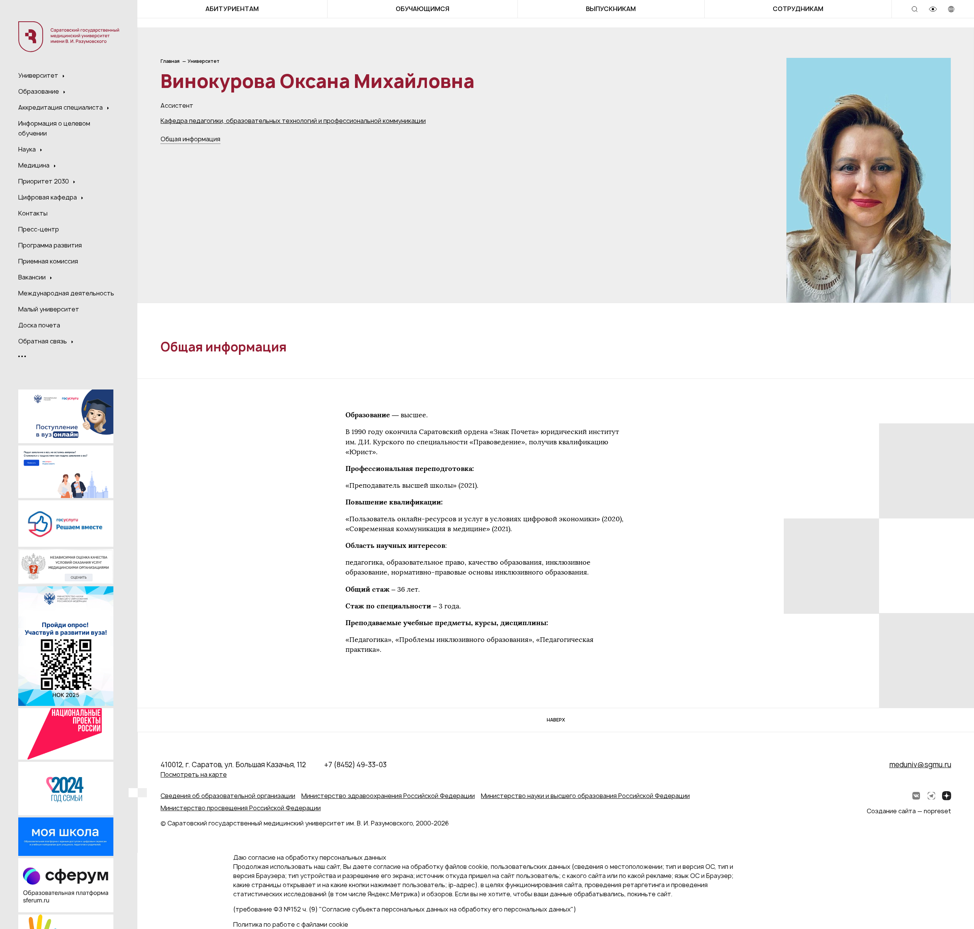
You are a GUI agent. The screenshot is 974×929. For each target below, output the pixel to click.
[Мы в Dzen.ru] (946, 795)
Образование (39, 91)
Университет (39, 75)
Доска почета (39, 325)
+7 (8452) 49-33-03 (355, 764)
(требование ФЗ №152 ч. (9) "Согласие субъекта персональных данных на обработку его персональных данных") (404, 909)
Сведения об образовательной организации (228, 796)
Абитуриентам (232, 9)
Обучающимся (422, 9)
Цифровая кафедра (48, 197)
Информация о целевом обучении (54, 128)
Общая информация (190, 139)
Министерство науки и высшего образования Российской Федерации (585, 796)
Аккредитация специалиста (61, 107)
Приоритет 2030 (44, 181)
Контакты (33, 213)
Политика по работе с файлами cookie (290, 924)
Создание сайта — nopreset (909, 811)
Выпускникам (611, 9)
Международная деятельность (66, 293)
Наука (27, 149)
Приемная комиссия (48, 261)
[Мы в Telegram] (931, 795)
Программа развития (50, 245)
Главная (170, 61)
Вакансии (32, 277)
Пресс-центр (38, 229)
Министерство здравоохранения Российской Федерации (388, 796)
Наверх (556, 720)
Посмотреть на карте (194, 774)
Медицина (34, 165)
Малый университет (48, 309)
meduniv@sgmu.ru (920, 764)
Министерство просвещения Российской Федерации (241, 808)
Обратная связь (43, 341)
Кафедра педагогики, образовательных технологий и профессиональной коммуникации (293, 121)
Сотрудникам (798, 9)
